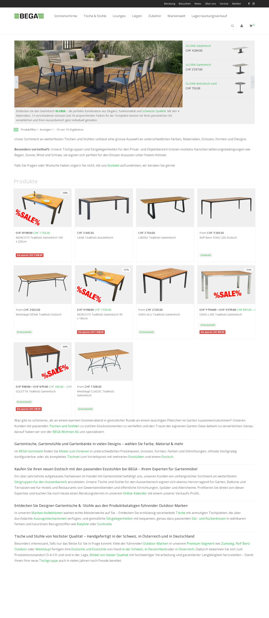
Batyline (83, 524)
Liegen (137, 16)
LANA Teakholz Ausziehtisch (95, 237)
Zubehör (154, 16)
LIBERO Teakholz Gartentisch (157, 237)
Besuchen (185, 4)
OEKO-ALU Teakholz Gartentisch (159, 314)
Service (224, 4)
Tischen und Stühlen (64, 426)
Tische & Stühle (94, 16)
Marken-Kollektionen (47, 513)
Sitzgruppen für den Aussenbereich (40, 482)
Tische (180, 513)
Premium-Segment (200, 543)
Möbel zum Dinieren (74, 451)
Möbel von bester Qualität (109, 555)
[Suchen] (232, 26)
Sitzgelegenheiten (119, 518)
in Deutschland (156, 549)
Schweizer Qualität (154, 111)
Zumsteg (227, 543)
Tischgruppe (48, 560)
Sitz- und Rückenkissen (209, 518)
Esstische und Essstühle (88, 549)
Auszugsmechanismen (50, 518)
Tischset (73, 457)
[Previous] (16, 82)
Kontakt (113, 165)
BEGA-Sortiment (31, 451)
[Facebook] (249, 3)
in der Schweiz (132, 549)
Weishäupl (43, 549)
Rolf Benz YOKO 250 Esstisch (218, 237)
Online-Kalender (135, 493)
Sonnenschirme (65, 16)
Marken (236, 4)
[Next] (253, 82)
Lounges (119, 16)
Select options (23, 232)
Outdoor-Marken (155, 543)
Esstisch (167, 457)
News (198, 4)
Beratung (169, 4)
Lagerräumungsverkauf (209, 16)
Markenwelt (176, 16)
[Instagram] (253, 3)
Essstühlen (136, 457)
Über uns (210, 4)
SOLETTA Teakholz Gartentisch (36, 391)
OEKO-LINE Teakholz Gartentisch (220, 314)
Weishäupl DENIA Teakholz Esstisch (38, 314)
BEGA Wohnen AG (66, 432)
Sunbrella (104, 524)
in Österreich (184, 549)
